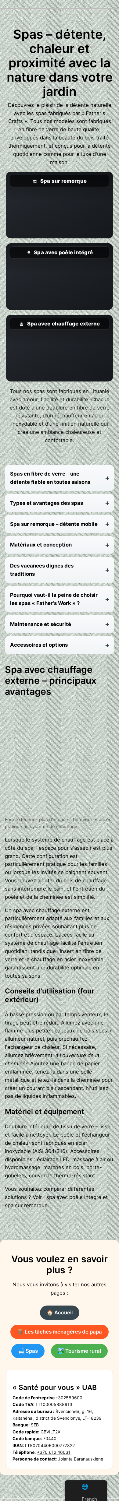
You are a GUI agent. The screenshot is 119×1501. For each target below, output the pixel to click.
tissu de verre (77, 1126)
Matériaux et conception (41, 545)
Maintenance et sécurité (40, 624)
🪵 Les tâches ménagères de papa (59, 1332)
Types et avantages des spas (46, 503)
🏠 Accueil (60, 1312)
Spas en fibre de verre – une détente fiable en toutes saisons (50, 478)
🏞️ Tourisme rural (79, 1351)
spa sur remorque (26, 1205)
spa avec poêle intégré (73, 1197)
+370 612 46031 (53, 1452)
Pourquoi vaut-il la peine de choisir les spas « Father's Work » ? (54, 599)
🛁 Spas (28, 1351)
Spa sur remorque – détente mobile (54, 524)
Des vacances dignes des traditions (42, 570)
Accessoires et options (39, 645)
